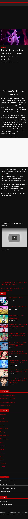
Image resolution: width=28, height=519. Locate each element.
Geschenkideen (4, 435)
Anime (3, 47)
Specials (2, 467)
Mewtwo (13, 62)
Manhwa (2, 453)
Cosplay (2, 425)
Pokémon (18, 62)
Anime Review (4, 421)
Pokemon (3, 463)
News (1, 456)
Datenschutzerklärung (6, 505)
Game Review (4, 428)
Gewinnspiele (4, 439)
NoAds (2, 460)
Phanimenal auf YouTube (7, 398)
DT (9, 62)
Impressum (3, 501)
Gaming (2, 432)
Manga (2, 449)
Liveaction (3, 446)
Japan (3, 174)
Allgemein (3, 414)
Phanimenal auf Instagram (7, 402)
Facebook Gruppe (5, 405)
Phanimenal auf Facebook (7, 395)
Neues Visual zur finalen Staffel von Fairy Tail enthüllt (12, 289)
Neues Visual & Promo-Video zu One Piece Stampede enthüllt (14, 283)
